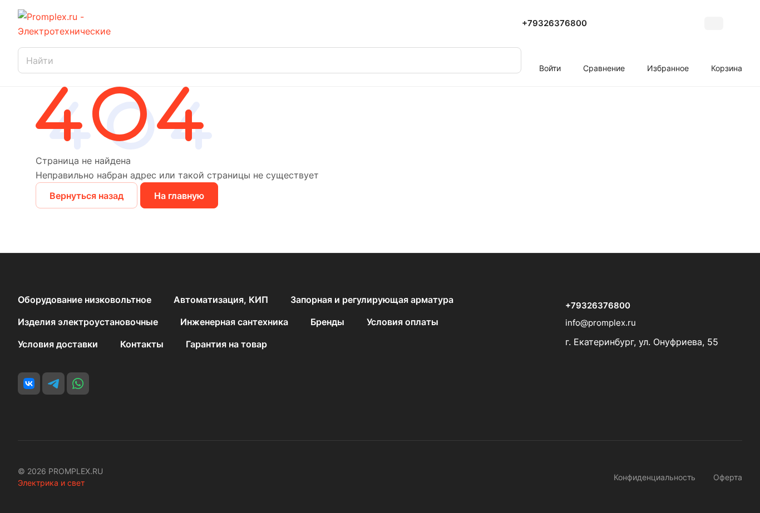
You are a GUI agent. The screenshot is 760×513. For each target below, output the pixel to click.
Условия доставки (58, 344)
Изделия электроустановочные (88, 321)
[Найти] (507, 60)
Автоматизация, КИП (221, 299)
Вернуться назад (87, 195)
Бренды (327, 321)
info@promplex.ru (600, 322)
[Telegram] (53, 383)
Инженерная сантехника (234, 321)
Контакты (142, 344)
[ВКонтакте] (29, 383)
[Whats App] (78, 383)
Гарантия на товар (226, 344)
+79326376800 (554, 23)
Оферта (727, 477)
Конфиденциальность (654, 477)
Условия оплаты (402, 321)
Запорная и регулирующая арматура (371, 299)
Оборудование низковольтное (84, 299)
